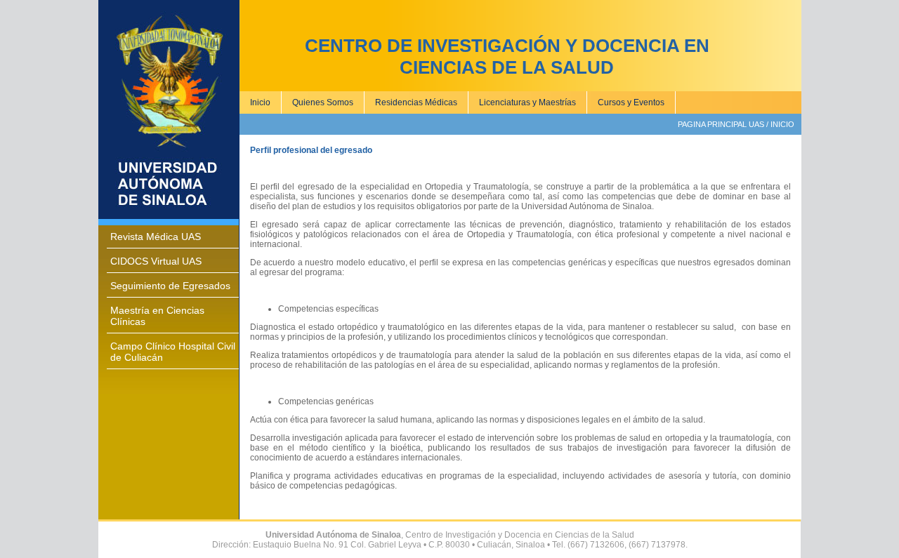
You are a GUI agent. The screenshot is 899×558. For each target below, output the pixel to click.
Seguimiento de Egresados (170, 285)
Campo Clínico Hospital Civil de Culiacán (172, 351)
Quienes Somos (322, 102)
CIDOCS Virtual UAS (156, 261)
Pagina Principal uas (721, 124)
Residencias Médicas (416, 102)
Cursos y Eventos (631, 102)
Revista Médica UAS (155, 236)
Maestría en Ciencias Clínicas (157, 316)
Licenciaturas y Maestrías (527, 102)
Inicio (260, 102)
